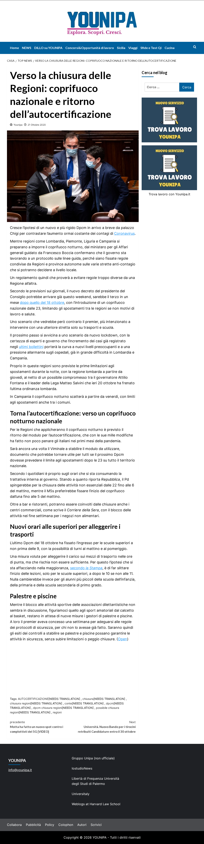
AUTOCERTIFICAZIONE (33, 698)
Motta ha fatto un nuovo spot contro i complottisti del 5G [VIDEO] (36, 726)
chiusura (87, 698)
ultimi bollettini (31, 347)
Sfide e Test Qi (151, 48)
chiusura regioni (20, 703)
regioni (57, 712)
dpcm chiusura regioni (47, 707)
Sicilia (121, 48)
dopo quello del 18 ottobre (42, 302)
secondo (86, 568)
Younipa (18, 124)
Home (14, 48)
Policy (49, 825)
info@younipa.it (20, 770)
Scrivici (96, 825)
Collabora (14, 825)
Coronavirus (124, 233)
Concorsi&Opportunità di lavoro (89, 48)
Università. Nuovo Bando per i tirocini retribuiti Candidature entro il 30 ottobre (107, 726)
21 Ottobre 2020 (37, 124)
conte (68, 703)
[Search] (194, 46)
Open (122, 639)
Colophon (65, 825)
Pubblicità (33, 825)
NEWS (26, 48)
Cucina (170, 48)
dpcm (110, 703)
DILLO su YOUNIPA (48, 48)
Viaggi (132, 48)
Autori (81, 825)
